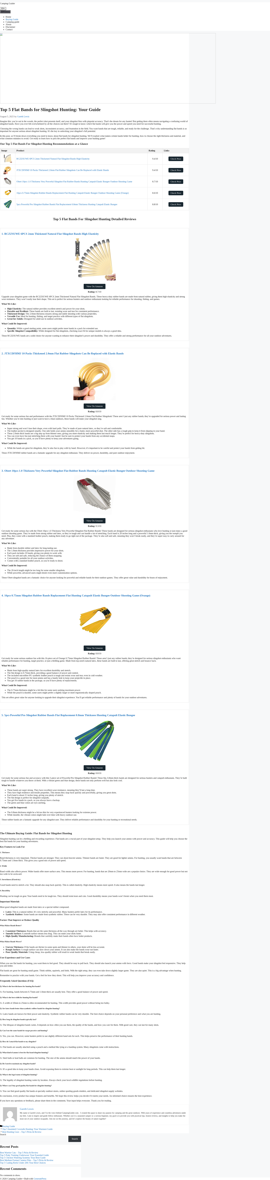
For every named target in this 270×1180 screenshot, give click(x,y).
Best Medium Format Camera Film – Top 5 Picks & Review (26, 1160)
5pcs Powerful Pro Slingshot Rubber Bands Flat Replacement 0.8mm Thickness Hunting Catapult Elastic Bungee (66, 204)
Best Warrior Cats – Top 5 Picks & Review (19, 1152)
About (8, 24)
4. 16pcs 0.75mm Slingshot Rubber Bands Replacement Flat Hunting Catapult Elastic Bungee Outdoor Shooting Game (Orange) (76, 595)
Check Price (176, 159)
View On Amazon (94, 286)
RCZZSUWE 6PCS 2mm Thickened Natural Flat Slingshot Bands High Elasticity (53, 159)
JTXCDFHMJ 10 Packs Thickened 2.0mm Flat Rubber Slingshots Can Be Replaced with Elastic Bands (62, 170)
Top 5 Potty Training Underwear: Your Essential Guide (24, 1155)
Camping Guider (7, 3)
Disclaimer (10, 27)
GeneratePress (40, 1178)
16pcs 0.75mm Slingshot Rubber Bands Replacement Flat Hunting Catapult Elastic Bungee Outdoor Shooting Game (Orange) (72, 193)
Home (8, 17)
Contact (9, 29)
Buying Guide (12, 19)
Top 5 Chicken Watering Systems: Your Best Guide (23, 1157)
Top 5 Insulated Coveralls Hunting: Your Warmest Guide (27, 1129)
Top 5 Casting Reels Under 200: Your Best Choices (23, 1163)
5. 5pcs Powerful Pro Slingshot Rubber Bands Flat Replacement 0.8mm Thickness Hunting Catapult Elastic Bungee (68, 715)
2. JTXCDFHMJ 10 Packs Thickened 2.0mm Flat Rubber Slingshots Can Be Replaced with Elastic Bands (63, 353)
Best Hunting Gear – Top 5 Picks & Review (21, 1132)
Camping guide (12, 22)
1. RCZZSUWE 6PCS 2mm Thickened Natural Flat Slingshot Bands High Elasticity (50, 233)
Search (3, 1134)
